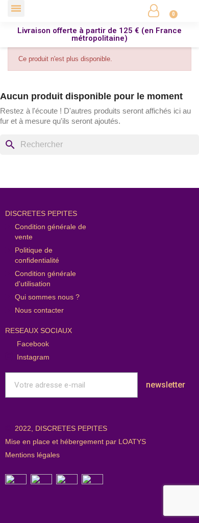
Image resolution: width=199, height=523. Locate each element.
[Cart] (168, 10)
